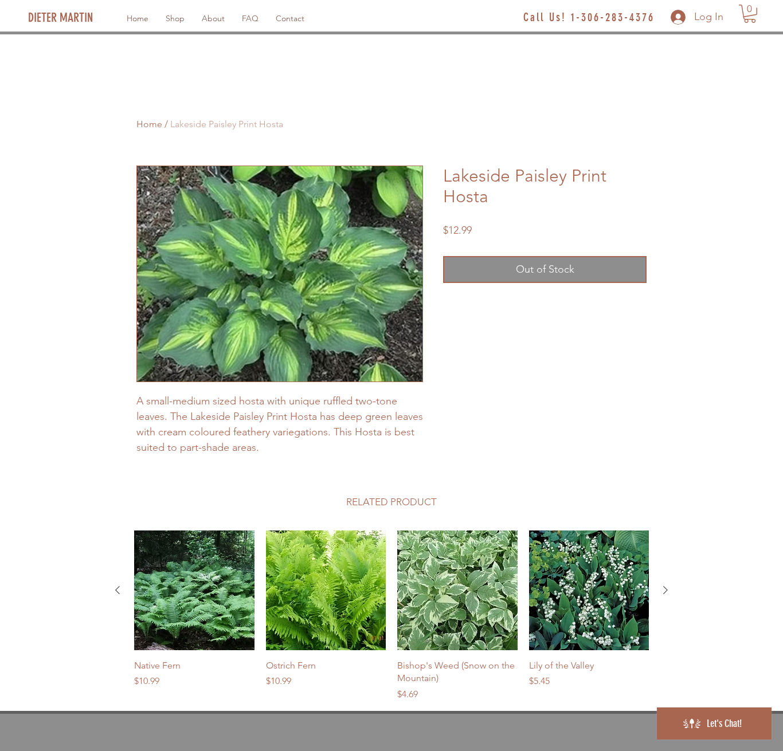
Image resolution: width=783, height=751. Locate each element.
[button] (750, 14)
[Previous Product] (117, 590)
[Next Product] (665, 590)
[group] (391, 616)
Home (149, 124)
